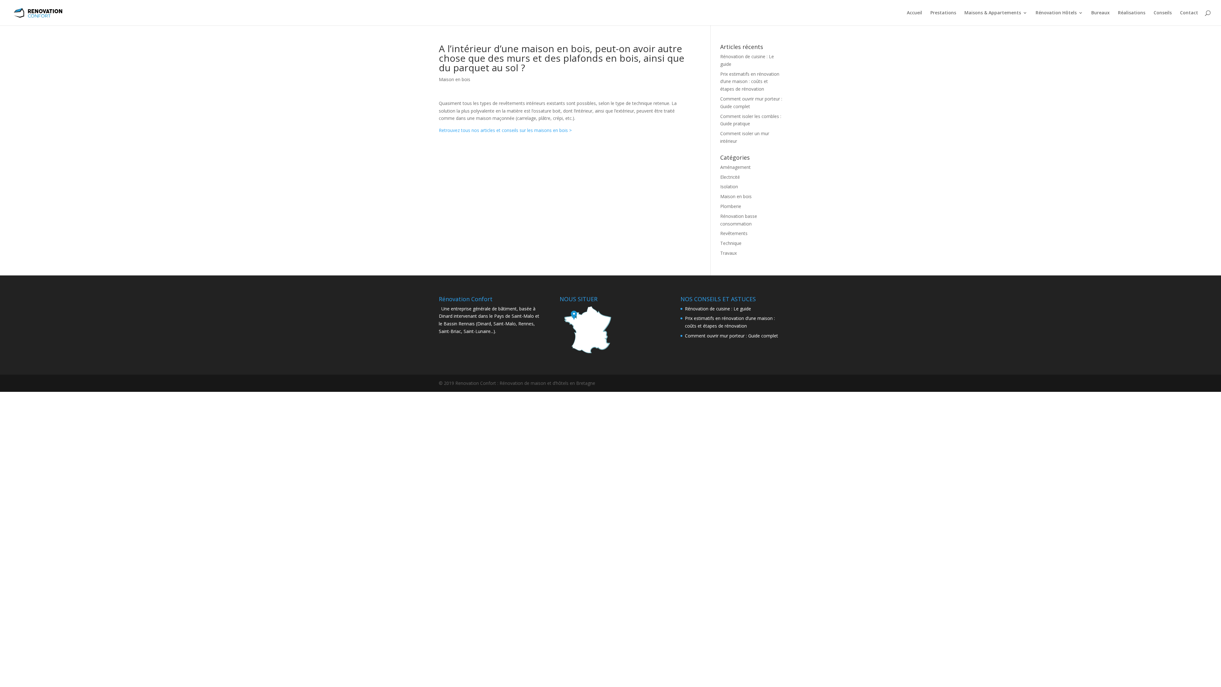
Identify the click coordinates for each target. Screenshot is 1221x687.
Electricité (730, 177)
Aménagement (735, 167)
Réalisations (1131, 13)
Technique (731, 243)
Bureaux (1100, 13)
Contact (1189, 13)
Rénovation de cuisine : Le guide (718, 309)
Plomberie (730, 206)
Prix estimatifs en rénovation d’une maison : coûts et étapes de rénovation (749, 81)
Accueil (914, 13)
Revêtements (734, 233)
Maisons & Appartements (992, 13)
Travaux (728, 253)
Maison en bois (454, 79)
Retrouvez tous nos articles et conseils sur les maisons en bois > (505, 130)
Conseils (1163, 13)
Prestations (943, 13)
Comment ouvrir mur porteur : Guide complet (731, 336)
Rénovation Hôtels (1056, 13)
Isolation (729, 187)
